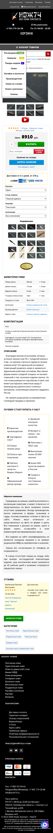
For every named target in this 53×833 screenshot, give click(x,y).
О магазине (29, 2)
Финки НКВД (11, 672)
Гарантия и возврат (18, 715)
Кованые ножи (11, 643)
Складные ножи (12, 678)
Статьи (12, 725)
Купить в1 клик (39, 151)
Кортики (9, 694)
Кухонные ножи (12, 681)
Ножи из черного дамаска (36, 314)
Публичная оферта (18, 731)
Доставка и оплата (16, 2)
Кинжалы (9, 697)
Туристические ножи (31, 631)
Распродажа (13, 53)
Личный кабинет (44, 7)
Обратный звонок (29, 7)
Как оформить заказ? (26, 167)
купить (32, 144)
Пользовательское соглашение (24, 737)
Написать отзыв (36, 128)
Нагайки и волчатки (14, 73)
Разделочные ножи (13, 637)
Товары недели (14, 63)
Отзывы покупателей (19, 718)
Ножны (14, 94)
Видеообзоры (15, 721)
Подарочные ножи (14, 688)
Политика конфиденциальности (24, 734)
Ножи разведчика (13, 675)
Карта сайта (14, 728)
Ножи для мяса (31, 637)
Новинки (15, 58)
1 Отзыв (24, 128)
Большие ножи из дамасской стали (20, 649)
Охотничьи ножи (12, 631)
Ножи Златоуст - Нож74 (25, 817)
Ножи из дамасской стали (36, 305)
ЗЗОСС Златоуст (33, 310)
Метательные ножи (14, 685)
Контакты (38, 2)
